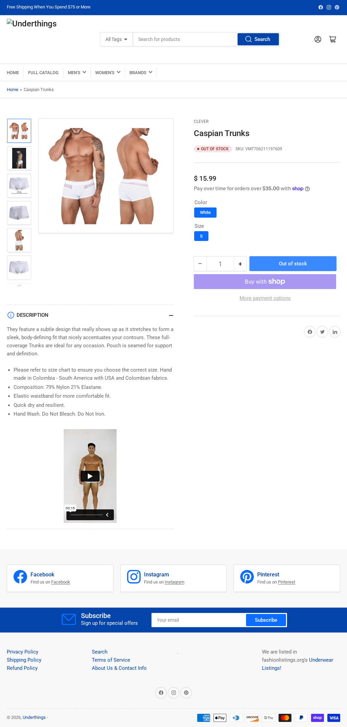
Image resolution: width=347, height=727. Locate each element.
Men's (74, 72)
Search (262, 39)
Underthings (34, 717)
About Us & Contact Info (119, 668)
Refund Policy (22, 668)
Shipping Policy (24, 660)
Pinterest (286, 582)
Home (13, 72)
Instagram (174, 582)
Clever (201, 121)
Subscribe (266, 620)
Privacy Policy (22, 652)
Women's (105, 72)
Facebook (60, 582)
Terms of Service (111, 660)
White (205, 212)
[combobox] (206, 39)
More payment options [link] (265, 298)
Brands (137, 72)
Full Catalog (43, 72)
